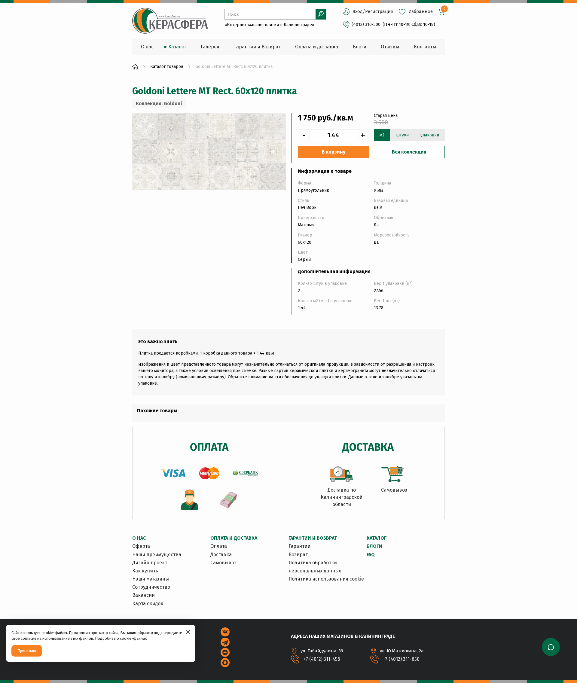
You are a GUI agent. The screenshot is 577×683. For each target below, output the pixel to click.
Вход (358, 11)
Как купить (145, 571)
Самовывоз (223, 563)
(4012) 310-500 (366, 24)
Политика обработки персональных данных (314, 567)
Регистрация (379, 11)
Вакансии (143, 595)
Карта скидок (147, 603)
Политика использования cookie (326, 579)
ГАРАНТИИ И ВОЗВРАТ (312, 538)
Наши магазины (150, 579)
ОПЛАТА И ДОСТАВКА (233, 538)
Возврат (298, 554)
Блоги (374, 546)
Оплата (218, 546)
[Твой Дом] (135, 66)
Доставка (221, 554)
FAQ (371, 554)
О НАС (139, 538)
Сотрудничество (151, 587)
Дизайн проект (149, 563)
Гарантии (299, 546)
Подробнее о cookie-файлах (121, 638)
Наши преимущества (156, 554)
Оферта (141, 546)
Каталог (376, 538)
